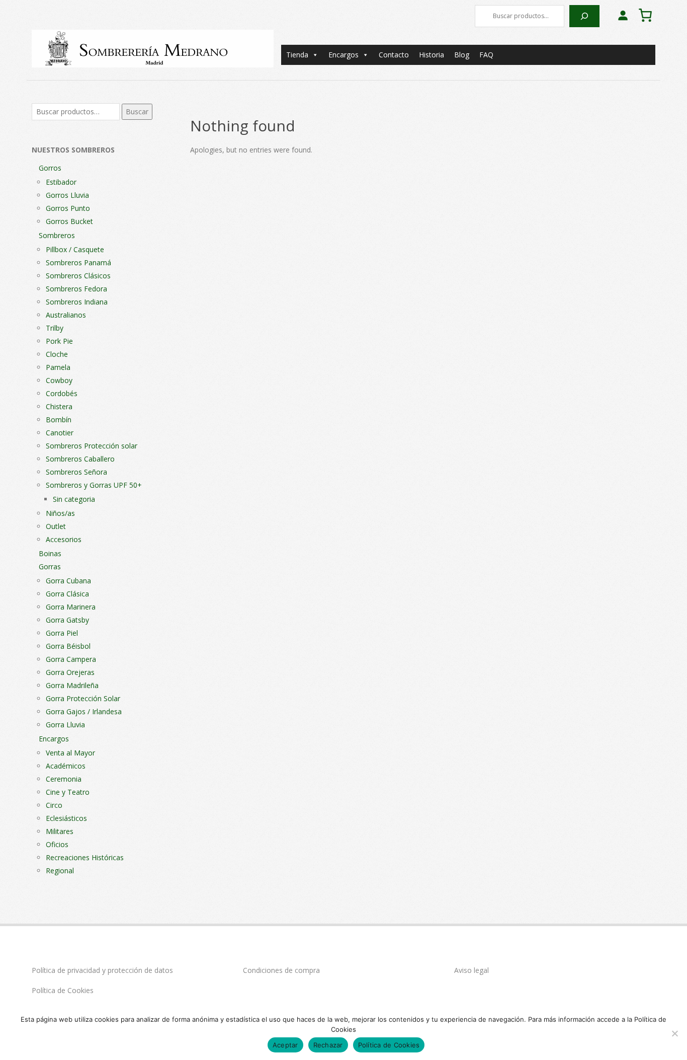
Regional (60, 870)
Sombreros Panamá (78, 262)
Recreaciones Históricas (85, 857)
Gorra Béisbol (68, 646)
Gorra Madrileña (72, 685)
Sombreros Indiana (77, 302)
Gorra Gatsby (67, 620)
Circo (54, 805)
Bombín (58, 419)
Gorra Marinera (71, 607)
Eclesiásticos (66, 818)
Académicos (65, 766)
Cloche (57, 354)
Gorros (50, 168)
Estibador (61, 182)
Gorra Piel (62, 633)
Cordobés (61, 393)
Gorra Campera (71, 659)
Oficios (57, 844)
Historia (431, 54)
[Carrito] (645, 15)
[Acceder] (622, 15)
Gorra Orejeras (70, 672)
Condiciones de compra (281, 970)
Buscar (137, 111)
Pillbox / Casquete (75, 249)
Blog (461, 54)
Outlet (56, 526)
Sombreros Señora (76, 472)
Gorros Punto (68, 208)
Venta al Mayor (70, 753)
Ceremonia (63, 779)
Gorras (50, 566)
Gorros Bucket (69, 221)
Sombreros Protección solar (91, 445)
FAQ (486, 54)
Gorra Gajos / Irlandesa (84, 711)
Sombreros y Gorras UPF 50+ (94, 485)
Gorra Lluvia (65, 724)
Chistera (59, 406)
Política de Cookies (63, 990)
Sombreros (57, 235)
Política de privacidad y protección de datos (102, 970)
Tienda (297, 54)
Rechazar (328, 1045)
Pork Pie (59, 341)
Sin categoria (74, 499)
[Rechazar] (674, 1033)
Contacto (394, 54)
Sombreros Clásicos (78, 275)
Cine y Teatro (68, 792)
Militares (59, 831)
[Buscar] (584, 16)
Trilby (54, 328)
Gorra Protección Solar (83, 698)
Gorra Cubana (68, 580)
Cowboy (59, 380)
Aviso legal (471, 970)
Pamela (58, 367)
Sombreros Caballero (80, 459)
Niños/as (60, 513)
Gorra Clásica (67, 593)
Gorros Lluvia (67, 195)
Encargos (343, 54)
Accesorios (63, 539)
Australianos (66, 315)
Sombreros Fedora (76, 288)
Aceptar (285, 1045)
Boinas (50, 553)
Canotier (59, 432)
